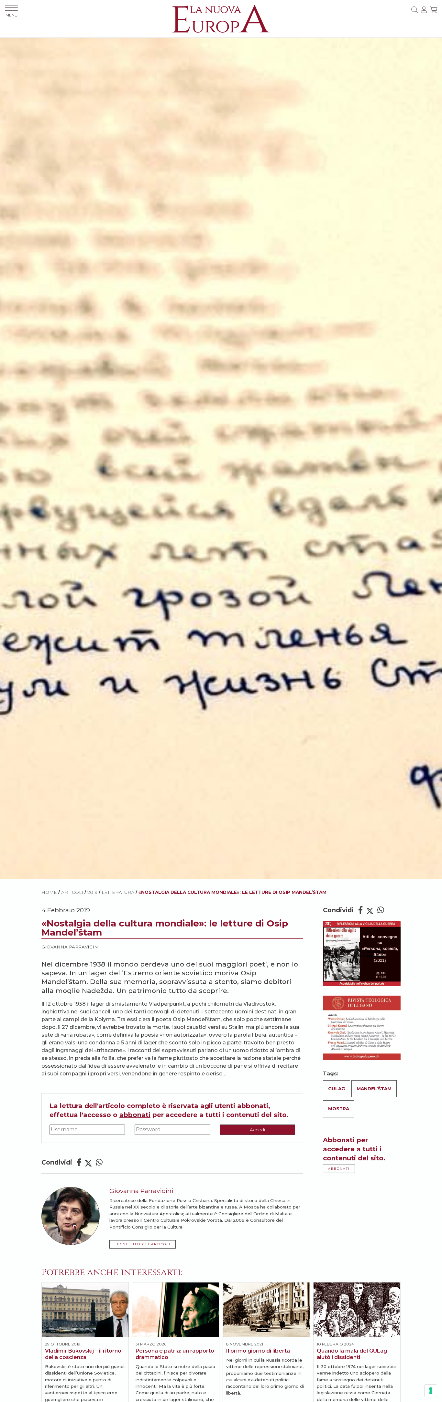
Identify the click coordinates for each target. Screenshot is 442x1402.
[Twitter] (88, 1162)
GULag (336, 1088)
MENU (11, 15)
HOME (49, 892)
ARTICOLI (72, 892)
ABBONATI (339, 1168)
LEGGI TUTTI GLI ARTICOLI (143, 1244)
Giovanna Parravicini (70, 946)
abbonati (134, 1115)
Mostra (338, 1108)
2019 (92, 892)
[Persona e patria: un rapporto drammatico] (175, 1309)
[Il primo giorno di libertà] (266, 1309)
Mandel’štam (374, 1088)
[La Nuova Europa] (221, 18)
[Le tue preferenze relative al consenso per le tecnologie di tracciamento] (431, 1391)
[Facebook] (79, 1162)
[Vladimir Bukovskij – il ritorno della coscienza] (85, 1309)
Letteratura (118, 892)
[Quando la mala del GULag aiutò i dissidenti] (357, 1309)
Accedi (257, 1129)
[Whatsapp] (99, 1162)
